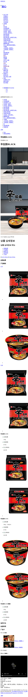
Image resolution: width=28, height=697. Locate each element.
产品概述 (5, 249)
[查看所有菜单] (2, 12)
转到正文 (3, 1)
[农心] (3, 6)
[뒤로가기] (1, 95)
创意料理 (5, 253)
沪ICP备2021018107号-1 (18, 691)
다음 (2, 365)
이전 (2, 266)
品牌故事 (5, 248)
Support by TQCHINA (17, 693)
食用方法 (5, 251)
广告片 (5, 254)
